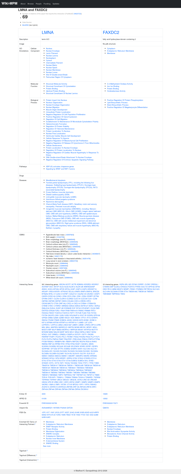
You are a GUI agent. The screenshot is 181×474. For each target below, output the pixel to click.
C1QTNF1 (65, 294)
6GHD (87, 412)
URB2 (56, 382)
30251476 (86, 258)
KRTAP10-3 (63, 322)
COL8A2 (70, 301)
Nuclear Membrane (53, 70)
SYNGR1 (45, 363)
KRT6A (56, 322)
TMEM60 (84, 372)
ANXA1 (44, 289)
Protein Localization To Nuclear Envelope (62, 147)
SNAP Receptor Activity (55, 426)
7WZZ (68, 414)
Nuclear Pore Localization (56, 133)
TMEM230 (63, 370)
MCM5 (77, 327)
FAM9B (87, 310)
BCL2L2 (72, 291)
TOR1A (44, 377)
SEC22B (67, 346)
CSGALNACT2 (47, 303)
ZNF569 (71, 389)
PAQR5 (90, 334)
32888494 (63, 263)
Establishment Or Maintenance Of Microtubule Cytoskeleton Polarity (72, 121)
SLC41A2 (68, 353)
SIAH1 (80, 348)
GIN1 (57, 315)
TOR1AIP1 (52, 377)
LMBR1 (75, 325)
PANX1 (133, 289)
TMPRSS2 (116, 294)
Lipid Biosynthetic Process (117, 102)
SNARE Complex (52, 433)
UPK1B (50, 382)
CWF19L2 (62, 303)
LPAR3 (87, 325)
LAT (86, 322)
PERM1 (70, 336)
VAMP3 (91, 382)
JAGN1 (69, 320)
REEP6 (82, 341)
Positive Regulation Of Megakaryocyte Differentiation (127, 107)
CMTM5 (51, 301)
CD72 (69, 296)
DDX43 (77, 305)
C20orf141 (73, 294)
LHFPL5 (54, 325)
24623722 (77, 13)
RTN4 (72, 344)
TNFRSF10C (81, 375)
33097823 (69, 234)
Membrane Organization (55, 431)
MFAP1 (89, 327)
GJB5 (66, 315)
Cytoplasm (111, 48)
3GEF (67, 412)
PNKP (61, 339)
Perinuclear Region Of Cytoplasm (59, 77)
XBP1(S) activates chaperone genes (60, 166)
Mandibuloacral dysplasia (55, 180)
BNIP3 (83, 291)
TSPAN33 (45, 379)
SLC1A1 (94, 348)
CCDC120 (52, 296)
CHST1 (50, 298)
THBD (96, 363)
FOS (88, 313)
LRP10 (93, 325)
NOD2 (93, 332)
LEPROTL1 (46, 325)
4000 (43, 394)
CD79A (134, 284)
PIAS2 (76, 336)
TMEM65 (91, 372)
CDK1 (79, 296)
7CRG (58, 414)
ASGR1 (57, 291)
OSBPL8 (70, 334)
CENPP (90, 296)
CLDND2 (70, 298)
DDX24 (71, 305)
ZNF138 (76, 387)
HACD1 (67, 317)
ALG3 (61, 286)
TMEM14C (63, 367)
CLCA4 (56, 298)
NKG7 (88, 332)
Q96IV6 (106, 407)
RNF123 (51, 344)
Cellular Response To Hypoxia (57, 138)
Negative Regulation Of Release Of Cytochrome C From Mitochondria (72, 143)
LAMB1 (81, 322)
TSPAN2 (97, 377)
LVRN (98, 325)
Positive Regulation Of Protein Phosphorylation (125, 100)
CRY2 (88, 301)
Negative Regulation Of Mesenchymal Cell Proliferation (67, 140)
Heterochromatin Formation (56, 124)
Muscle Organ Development (56, 109)
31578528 (60, 275)
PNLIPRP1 (68, 339)
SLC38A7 (60, 353)
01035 (44, 398)
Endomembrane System (55, 441)
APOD (61, 289)
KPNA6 (50, 322)
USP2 (66, 382)
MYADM (45, 332)
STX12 (93, 358)
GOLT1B (83, 315)
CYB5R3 (106, 286)
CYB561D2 (91, 303)
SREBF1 (62, 358)
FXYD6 (44, 315)
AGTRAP (45, 286)
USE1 (61, 382)
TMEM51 (69, 372)
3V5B (82, 412)
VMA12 (52, 384)
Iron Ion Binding (113, 86)
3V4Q (72, 412)
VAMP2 (84, 382)
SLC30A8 (79, 351)
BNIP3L (89, 291)
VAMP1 (78, 382)
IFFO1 (83, 317)
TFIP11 (86, 363)
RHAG (94, 341)
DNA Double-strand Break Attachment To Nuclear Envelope (69, 157)
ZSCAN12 (84, 389)
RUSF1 (78, 344)
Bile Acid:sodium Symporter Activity (121, 431)
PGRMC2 (140, 289)
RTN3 (67, 344)
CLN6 (95, 298)
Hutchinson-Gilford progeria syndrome (60, 199)
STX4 (49, 360)
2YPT (62, 412)
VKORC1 (45, 384)
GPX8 (157, 286)
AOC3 (50, 289)
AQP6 (121, 284)
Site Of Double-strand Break (57, 74)
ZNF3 (94, 387)
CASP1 (97, 294)
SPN (57, 358)
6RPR (96, 412)
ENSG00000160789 (49, 403)
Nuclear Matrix (51, 65)
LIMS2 (60, 325)
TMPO (60, 375)
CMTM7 (58, 301)
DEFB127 (84, 305)
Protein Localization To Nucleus (58, 131)
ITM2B (56, 320)
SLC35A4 (94, 351)
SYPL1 (51, 363)
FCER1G (65, 313)
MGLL (95, 327)
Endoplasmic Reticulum (55, 436)
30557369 (63, 268)
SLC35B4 (53, 353)
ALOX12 (72, 286)
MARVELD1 (63, 327)
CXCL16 (77, 303)
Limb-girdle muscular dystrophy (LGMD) (61, 197)
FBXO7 (51, 313)
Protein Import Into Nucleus (56, 100)
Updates (56, 3)
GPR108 (96, 315)
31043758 (60, 237)
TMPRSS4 (68, 375)
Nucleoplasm (51, 58)
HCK (72, 317)
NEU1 (72, 332)
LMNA (48, 32)
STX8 (68, 360)
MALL (48, 327)
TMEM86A (53, 375)
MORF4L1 (66, 329)
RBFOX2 (75, 341)
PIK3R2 (82, 336)
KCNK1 (86, 320)
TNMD (96, 375)
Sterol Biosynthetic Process (118, 105)
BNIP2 (77, 291)
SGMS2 (67, 348)
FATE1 (93, 310)
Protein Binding (52, 88)
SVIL (86, 360)
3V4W (77, 412)
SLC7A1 (83, 353)
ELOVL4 (117, 286)
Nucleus (49, 48)
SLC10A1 (156, 289)
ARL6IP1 (45, 291)
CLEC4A (84, 298)
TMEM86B (107, 294)
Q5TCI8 (69, 407)
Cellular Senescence (54, 145)
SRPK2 (69, 358)
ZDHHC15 (54, 387)
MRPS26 (73, 329)
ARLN (51, 291)
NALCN (56, 332)
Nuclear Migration (52, 107)
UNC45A (93, 379)
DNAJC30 (45, 308)
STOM (120, 291)
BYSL (51, 294)
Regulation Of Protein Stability (57, 126)
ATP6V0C (64, 291)
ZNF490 (58, 389)
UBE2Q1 (66, 379)
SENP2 (82, 346)
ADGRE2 (87, 284)
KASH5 (75, 320)
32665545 (70, 239)
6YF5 (49, 414)
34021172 (58, 256)
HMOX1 (78, 317)
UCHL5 (80, 379)
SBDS (91, 344)
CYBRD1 (57, 305)
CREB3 (83, 301)
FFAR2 (137, 286)
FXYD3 (93, 313)
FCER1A (58, 313)
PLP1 (97, 336)
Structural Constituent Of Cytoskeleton (61, 86)
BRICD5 (96, 291)
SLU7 (93, 353)
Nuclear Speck (51, 67)
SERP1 (89, 346)
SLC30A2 (63, 351)
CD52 (64, 296)
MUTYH (95, 329)
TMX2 (122, 294)
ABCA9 (62, 284)
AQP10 (79, 289)
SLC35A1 (86, 351)
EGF (73, 308)
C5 (85, 294)
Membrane (111, 53)
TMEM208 (89, 367)
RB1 (63, 341)
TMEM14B (54, 367)
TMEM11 (70, 365)
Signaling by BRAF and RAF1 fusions (60, 169)
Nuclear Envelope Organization (58, 105)
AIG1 (51, 286)
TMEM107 (54, 365)
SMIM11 (64, 356)
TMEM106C (133, 291)
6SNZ (44, 414)
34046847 (96, 253)
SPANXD (45, 358)
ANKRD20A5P (89, 286)
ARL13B (128, 284)
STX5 (54, 360)
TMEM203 (80, 367)
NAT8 (67, 332)
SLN (88, 353)
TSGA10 (81, 377)
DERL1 (91, 305)
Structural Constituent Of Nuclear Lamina (62, 93)
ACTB (74, 284)
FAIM (67, 310)
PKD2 (88, 336)
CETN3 (96, 296)
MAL (43, 327)
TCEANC (73, 363)
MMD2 (59, 329)
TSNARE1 (89, 377)
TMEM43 (61, 372)
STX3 (44, 360)
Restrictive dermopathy (55, 201)
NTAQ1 (44, 334)
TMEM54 (76, 372)
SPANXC (93, 356)
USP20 (71, 382)
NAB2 (51, 332)
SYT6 (57, 363)
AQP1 (73, 289)
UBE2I (59, 379)
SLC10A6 (106, 291)
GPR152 (151, 286)
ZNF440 (51, 389)
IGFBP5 (94, 317)
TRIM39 (74, 377)
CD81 (74, 296)
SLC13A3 (86, 348)
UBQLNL (73, 379)
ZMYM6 (69, 387)
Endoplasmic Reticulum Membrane (120, 51)
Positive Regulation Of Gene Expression (61, 116)
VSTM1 (64, 384)
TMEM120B (78, 365)
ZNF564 (65, 389)
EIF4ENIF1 (85, 308)
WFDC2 (75, 384)
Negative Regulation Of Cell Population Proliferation (65, 114)
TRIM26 (68, 377)
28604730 (73, 261)
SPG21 (52, 358)
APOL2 (67, 289)
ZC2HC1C (45, 387)
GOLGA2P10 (74, 315)
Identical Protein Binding (55, 91)
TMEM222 (54, 370)
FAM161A (74, 310)
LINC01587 (67, 325)
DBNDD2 (65, 305)
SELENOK (75, 346)
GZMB (61, 317)
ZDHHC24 (62, 387)
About (23, 3)
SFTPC (60, 348)
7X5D (78, 414)
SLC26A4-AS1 (47, 351)
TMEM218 (46, 370)
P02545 (63, 407)
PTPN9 (97, 339)
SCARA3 (45, 346)
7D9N (63, 414)
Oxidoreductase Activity (116, 91)
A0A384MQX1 (47, 407)
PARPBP (45, 336)
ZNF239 (83, 387)
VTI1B (69, 384)
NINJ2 (77, 332)
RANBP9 (58, 341)
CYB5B (44, 305)
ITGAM (50, 320)
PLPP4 (49, 339)
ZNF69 (77, 389)
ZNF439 (45, 389)
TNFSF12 (90, 375)
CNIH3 (64, 301)
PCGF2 (58, 336)
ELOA (93, 308)
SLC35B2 (45, 353)
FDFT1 (72, 313)
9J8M (96, 414)
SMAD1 (45, 356)
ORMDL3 (63, 334)
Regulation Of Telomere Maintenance (60, 128)
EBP (112, 286)
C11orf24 (57, 294)
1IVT (48, 412)
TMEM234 (71, 370)
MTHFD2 (87, 329)
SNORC (86, 356)
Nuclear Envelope (52, 51)
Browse (31, 3)
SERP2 (95, 346)
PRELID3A (77, 339)
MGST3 (45, 329)
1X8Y (52, 412)
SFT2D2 (54, 348)
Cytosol (49, 60)
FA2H (63, 310)
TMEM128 (88, 365)
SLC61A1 (76, 353)
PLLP (93, 336)
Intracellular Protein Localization (58, 112)
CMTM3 (45, 301)
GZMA (55, 317)
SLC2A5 (56, 351)
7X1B (73, 414)
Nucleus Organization (54, 102)
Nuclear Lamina (52, 55)
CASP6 (44, 296)
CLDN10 (63, 298)
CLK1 (90, 298)
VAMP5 (97, 382)
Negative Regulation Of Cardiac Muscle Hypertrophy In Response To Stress (72, 153)
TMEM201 (72, 367)
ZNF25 (88, 387)
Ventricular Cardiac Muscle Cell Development (63, 136)
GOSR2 (90, 315)
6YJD (53, 414)
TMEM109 (62, 365)
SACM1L (84, 344)
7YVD (83, 414)
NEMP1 (127, 289)
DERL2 (97, 305)
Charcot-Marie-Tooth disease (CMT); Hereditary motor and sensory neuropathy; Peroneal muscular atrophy (71, 205)
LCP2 (90, 322)
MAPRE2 (54, 327)
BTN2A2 (45, 294)
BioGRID (25, 25)
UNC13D (86, 379)
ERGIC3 (124, 286)
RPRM (57, 344)
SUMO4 (81, 360)
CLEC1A (77, 298)
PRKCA (85, 339)
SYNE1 (91, 360)
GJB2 (61, 315)
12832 (105, 398)
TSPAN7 (53, 379)
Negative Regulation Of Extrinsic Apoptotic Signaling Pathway (70, 159)
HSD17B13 (107, 289)
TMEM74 (45, 375)
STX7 (63, 360)
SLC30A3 (71, 351)
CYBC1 (51, 305)
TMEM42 (54, 372)
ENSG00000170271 (110, 403)
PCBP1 (52, 336)
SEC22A (60, 346)
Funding (47, 3)
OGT (49, 334)
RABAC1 (50, 341)
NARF (62, 332)
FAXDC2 (111, 32)
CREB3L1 (154, 284)
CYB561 (83, 303)
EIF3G (78, 308)
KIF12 (44, 322)
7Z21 (88, 414)
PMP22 (55, 339)
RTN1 (63, 344)
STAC (75, 358)
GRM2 (50, 317)
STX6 (58, 360)
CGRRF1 (140, 284)
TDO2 (80, 363)
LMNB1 (81, 325)
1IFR (43, 412)
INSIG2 (44, 320)
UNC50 (44, 382)
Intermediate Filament (54, 62)
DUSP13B (60, 308)
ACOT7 (68, 284)
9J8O (48, 417)
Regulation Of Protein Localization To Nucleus (63, 150)
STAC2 (80, 358)
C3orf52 (80, 294)
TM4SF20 (45, 365)
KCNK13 (93, 320)
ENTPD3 (45, 310)
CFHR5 (44, 298)
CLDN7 (147, 284)
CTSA (56, 303)
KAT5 (81, 320)
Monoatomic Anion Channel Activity (120, 433)
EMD (98, 308)
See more (46, 446)
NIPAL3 (83, 332)
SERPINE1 (46, 348)
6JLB (92, 412)
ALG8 (66, 286)
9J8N (44, 417)
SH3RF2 (74, 348)
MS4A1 (81, 329)
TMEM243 (80, 370)
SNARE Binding (52, 443)
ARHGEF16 (91, 289)
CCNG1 (59, 296)
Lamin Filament (52, 53)
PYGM (44, 341)
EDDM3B (67, 308)
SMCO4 (58, 356)
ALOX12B (79, 286)
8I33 (91, 414)
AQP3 (84, 289)
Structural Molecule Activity (56, 84)
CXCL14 (70, 303)
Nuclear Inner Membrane (55, 438)
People (38, 3)
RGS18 (88, 341)
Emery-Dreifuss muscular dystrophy (60, 192)
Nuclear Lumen (52, 72)
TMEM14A (46, 367)
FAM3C (81, 310)
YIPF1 (81, 384)
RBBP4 (69, 341)
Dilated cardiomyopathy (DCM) (57, 194)
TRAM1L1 (60, 377)
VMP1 (57, 384)
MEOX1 (83, 327)
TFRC (91, 363)
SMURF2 (79, 356)
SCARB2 (52, 346)
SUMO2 (74, 360)
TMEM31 (150, 291)
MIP (49, 329)
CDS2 (84, 296)
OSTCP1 (77, 334)
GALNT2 (51, 315)
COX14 (77, 301)
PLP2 (44, 339)
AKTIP (56, 286)
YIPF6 (86, 384)
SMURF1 (71, 356)
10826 (105, 394)
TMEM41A (46, 372)
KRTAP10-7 (73, 322)
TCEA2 (67, 363)
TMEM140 (96, 365)
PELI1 (64, 336)
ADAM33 (80, 284)
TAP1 (62, 363)
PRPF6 (91, 339)
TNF (74, 375)
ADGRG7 (95, 284)
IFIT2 (89, 317)
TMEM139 (142, 291)
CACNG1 (90, 294)
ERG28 (52, 310)
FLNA (84, 313)
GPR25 (44, 317)
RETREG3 (148, 289)
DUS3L (52, 308)
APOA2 (56, 289)
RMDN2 (45, 344)
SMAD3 (51, 356)
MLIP (54, 329)
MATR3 (71, 327)
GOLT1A (144, 286)
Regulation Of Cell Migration (56, 119)
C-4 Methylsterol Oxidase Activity (120, 84)
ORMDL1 (55, 334)
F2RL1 (57, 310)
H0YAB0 (56, 407)
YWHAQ (93, 384)
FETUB (78, 313)
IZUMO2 (63, 320)
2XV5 (57, 412)
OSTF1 (84, 334)
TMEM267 (88, 370)
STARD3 (87, 358)
